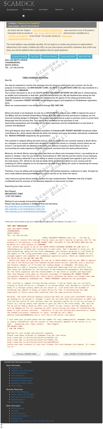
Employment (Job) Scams (21, 380)
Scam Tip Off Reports (19, 392)
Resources (58, 9)
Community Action (68, 56)
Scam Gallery (16, 385)
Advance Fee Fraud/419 (28, 23)
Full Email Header (50, 56)
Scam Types (43, 9)
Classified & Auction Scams (22, 383)
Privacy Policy (16, 418)
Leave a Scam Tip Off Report (22, 394)
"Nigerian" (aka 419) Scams (22, 370)
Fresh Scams (52, 354)
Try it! (74, 221)
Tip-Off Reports (27, 9)
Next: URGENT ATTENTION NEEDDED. (78, 354)
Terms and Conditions (20, 415)
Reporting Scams (18, 399)
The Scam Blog (17, 402)
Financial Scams (17, 375)
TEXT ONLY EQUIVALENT (17, 226)
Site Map (14, 410)
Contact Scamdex (18, 413)
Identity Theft (16, 368)
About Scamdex (17, 408)
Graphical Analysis (19, 56)
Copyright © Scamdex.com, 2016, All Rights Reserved (32, 421)
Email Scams (12, 9)
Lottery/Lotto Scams (19, 373)
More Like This (85, 56)
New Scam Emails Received (22, 397)
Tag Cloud (35, 56)
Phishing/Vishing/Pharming (22, 378)
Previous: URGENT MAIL (26, 354)
